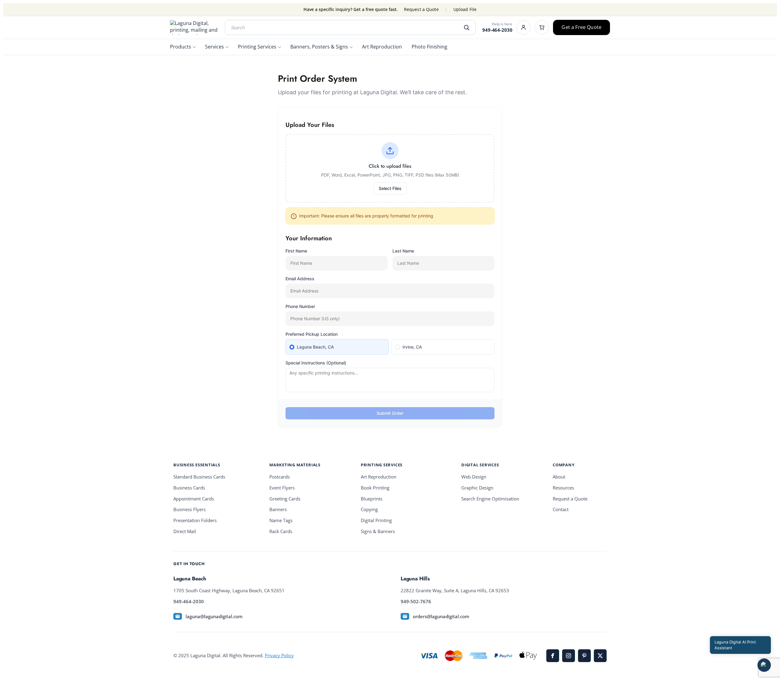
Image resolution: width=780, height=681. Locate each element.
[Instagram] (568, 655)
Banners (278, 509)
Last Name (403, 250)
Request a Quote (421, 9)
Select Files (390, 188)
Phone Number (300, 306)
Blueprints (371, 499)
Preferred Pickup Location (311, 334)
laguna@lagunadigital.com (214, 616)
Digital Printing (376, 520)
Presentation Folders (195, 520)
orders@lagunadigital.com (441, 616)
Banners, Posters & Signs (319, 46)
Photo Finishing (429, 46)
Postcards (279, 477)
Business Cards (189, 488)
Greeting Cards (284, 499)
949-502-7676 (416, 601)
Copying (369, 509)
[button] (764, 665)
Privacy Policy (279, 655)
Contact (561, 509)
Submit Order (390, 413)
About (559, 477)
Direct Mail (184, 531)
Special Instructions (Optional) (315, 362)
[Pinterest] (584, 655)
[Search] (466, 27)
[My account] (523, 27)
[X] (600, 655)
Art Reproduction (382, 46)
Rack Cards (280, 531)
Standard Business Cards (199, 477)
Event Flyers (282, 488)
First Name (296, 250)
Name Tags (280, 520)
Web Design (473, 477)
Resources (563, 488)
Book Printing (375, 488)
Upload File (465, 9)
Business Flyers (189, 509)
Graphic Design (477, 488)
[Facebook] (552, 655)
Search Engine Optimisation (490, 499)
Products (180, 46)
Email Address (299, 278)
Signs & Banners (378, 531)
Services (214, 46)
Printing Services (257, 46)
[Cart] (542, 27)
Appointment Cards (193, 499)
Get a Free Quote (581, 27)
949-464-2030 (497, 30)
